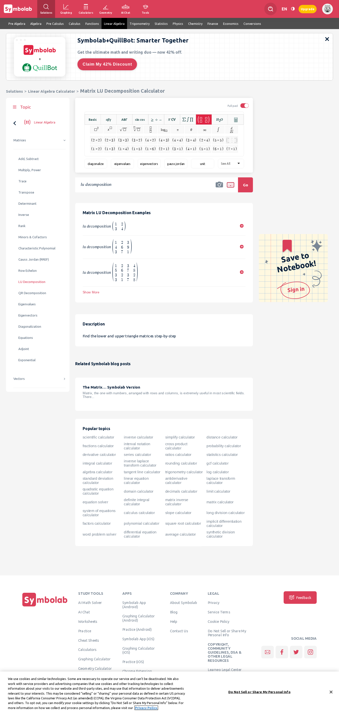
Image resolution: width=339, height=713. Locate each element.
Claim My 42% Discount (107, 64)
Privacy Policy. (146, 708)
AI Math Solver (90, 603)
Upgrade (307, 9)
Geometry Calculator (95, 669)
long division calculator (225, 513)
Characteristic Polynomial (36, 248)
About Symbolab (183, 603)
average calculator (180, 534)
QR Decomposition (32, 293)
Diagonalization (29, 326)
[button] (219, 188)
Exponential (26, 360)
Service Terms (219, 612)
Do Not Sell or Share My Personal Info (227, 633)
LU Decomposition (31, 282)
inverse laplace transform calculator (140, 463)
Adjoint (23, 349)
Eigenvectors (27, 315)
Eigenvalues (27, 304)
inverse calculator (138, 437)
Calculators (87, 650)
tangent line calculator (142, 472)
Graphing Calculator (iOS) (138, 650)
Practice (84, 631)
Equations (25, 338)
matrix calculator (220, 502)
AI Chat (84, 612)
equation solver (95, 502)
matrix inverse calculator (176, 502)
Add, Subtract (28, 159)
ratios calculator (178, 455)
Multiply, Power (29, 170)
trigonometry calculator (184, 472)
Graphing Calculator (94, 659)
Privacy (213, 603)
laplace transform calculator (220, 480)
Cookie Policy (218, 622)
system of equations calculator (99, 513)
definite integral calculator (136, 502)
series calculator (137, 455)
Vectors (19, 379)
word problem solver (99, 534)
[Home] (45, 606)
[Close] (331, 691)
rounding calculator (181, 463)
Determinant (27, 203)
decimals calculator (181, 491)
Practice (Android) (137, 630)
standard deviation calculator (98, 480)
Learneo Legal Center (224, 670)
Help (173, 622)
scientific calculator (98, 437)
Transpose (26, 192)
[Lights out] (293, 9)
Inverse (23, 215)
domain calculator (138, 491)
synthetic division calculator (220, 534)
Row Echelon (27, 271)
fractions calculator (98, 446)
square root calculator (183, 523)
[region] (169, 692)
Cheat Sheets (88, 640)
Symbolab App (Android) (134, 605)
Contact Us (179, 631)
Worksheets (87, 622)
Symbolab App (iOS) (138, 639)
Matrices (19, 140)
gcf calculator (217, 463)
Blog (173, 612)
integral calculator (97, 463)
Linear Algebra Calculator (51, 91)
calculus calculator (139, 513)
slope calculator (178, 513)
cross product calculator (176, 446)
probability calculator (223, 446)
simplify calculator (180, 437)
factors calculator (97, 523)
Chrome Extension (137, 671)
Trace (22, 181)
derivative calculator (99, 455)
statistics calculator (222, 455)
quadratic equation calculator (98, 491)
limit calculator (218, 491)
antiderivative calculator (176, 480)
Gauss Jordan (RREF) (33, 259)
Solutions (14, 91)
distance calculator (221, 437)
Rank (22, 226)
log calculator (217, 472)
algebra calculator (97, 472)
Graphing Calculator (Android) (138, 618)
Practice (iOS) (133, 662)
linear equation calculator (136, 480)
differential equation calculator (140, 534)
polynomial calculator (141, 523)
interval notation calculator (137, 446)
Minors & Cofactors (32, 237)
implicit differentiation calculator (223, 523)
